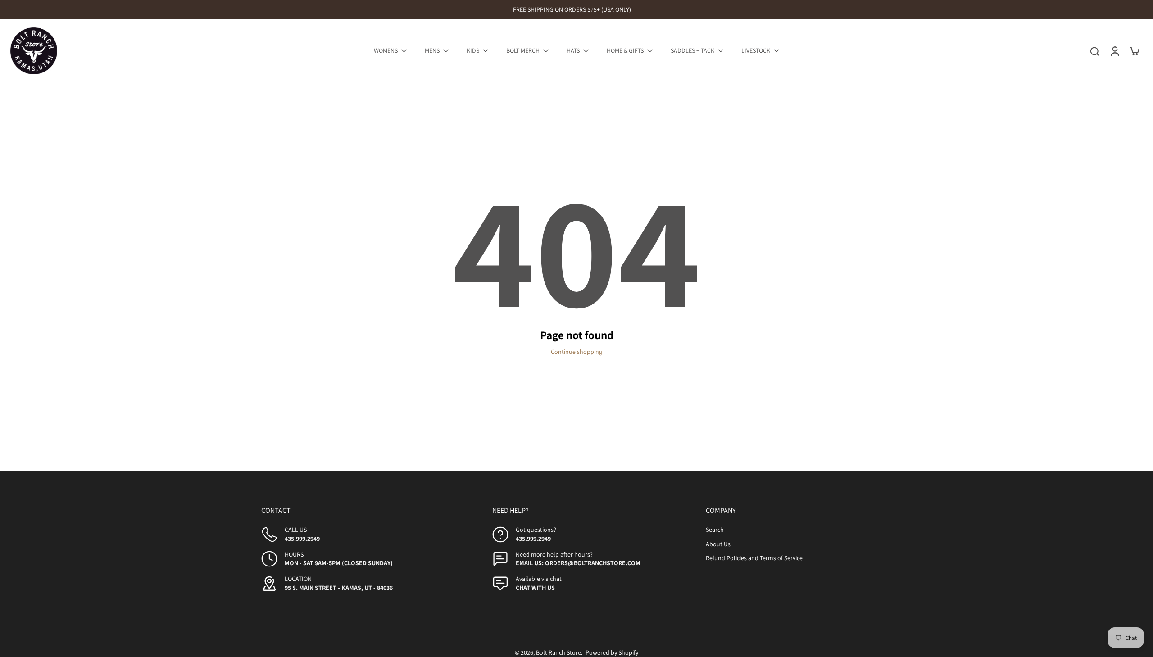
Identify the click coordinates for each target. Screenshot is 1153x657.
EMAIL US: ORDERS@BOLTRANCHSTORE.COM (578, 563)
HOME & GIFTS (625, 50)
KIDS (473, 50)
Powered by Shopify (612, 652)
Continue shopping (576, 352)
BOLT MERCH (523, 50)
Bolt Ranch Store (558, 652)
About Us (718, 544)
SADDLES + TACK (692, 50)
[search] (1094, 51)
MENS (432, 50)
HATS (573, 50)
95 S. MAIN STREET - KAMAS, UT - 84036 (339, 588)
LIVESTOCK (755, 50)
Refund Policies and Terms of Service (754, 558)
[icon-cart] (1134, 51)
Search (715, 530)
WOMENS (386, 50)
